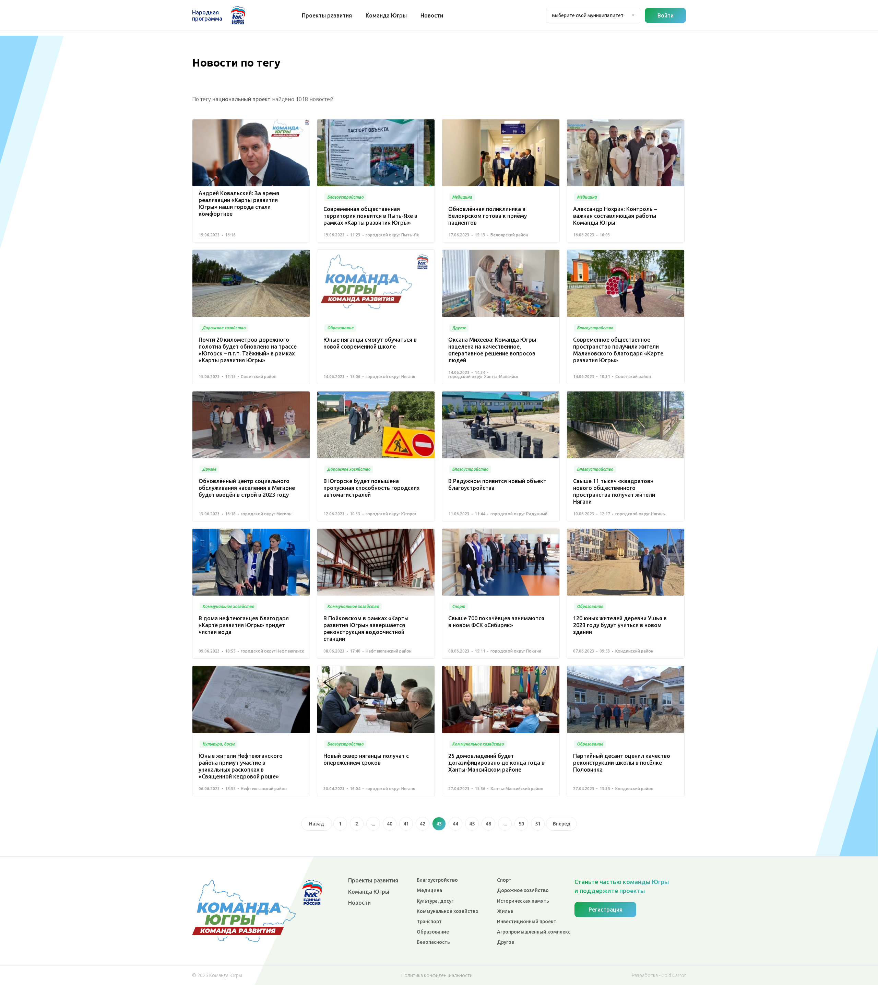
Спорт (504, 880)
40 (389, 823)
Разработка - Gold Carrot (659, 975)
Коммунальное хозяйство (447, 911)
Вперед (561, 823)
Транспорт (429, 921)
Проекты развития (327, 15)
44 (455, 823)
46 (488, 823)
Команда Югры (386, 15)
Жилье (505, 911)
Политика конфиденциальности (437, 975)
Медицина (429, 890)
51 (538, 823)
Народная (207, 15)
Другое (505, 942)
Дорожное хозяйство (523, 890)
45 (472, 823)
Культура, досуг (435, 901)
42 (422, 823)
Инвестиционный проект (526, 921)
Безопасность (433, 942)
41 (406, 823)
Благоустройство (437, 880)
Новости (431, 15)
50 (521, 823)
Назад (316, 823)
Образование (433, 932)
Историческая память (523, 901)
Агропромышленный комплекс (533, 932)
